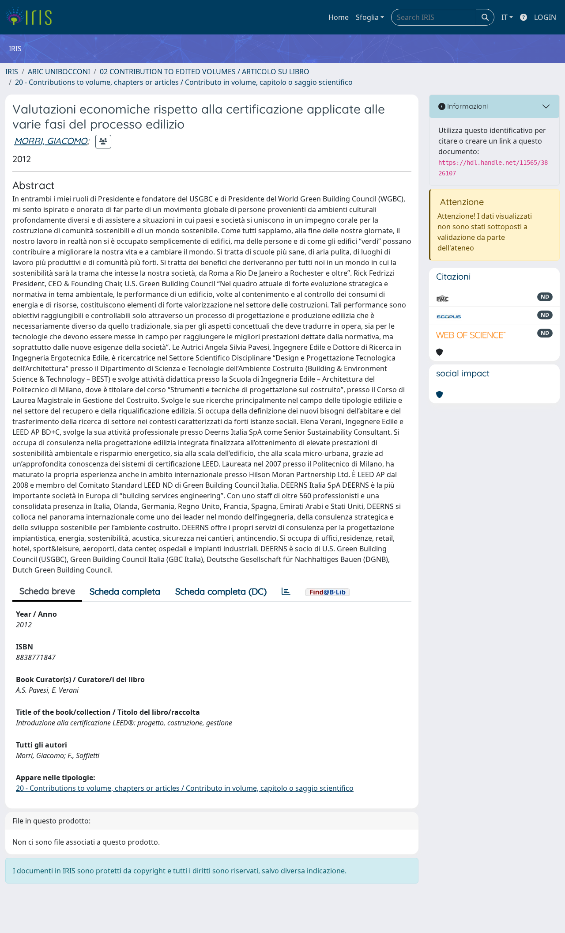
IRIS (11, 71)
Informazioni (466, 106)
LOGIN (545, 17)
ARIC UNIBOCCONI (59, 71)
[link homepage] (32, 17)
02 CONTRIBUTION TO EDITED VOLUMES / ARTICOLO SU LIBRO (204, 71)
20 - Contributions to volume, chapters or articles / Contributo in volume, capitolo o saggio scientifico (184, 82)
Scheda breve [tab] (47, 590)
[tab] (286, 591)
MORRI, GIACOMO (50, 140)
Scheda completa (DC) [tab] (221, 591)
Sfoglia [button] (367, 17)
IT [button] (504, 17)
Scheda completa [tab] (125, 591)
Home (338, 17)
